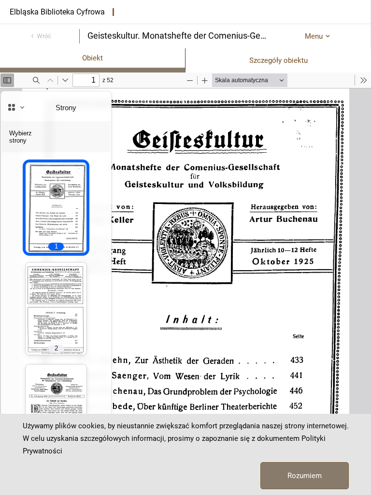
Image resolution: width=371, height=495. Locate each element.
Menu (314, 36)
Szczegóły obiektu (278, 60)
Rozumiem (304, 475)
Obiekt (92, 58)
